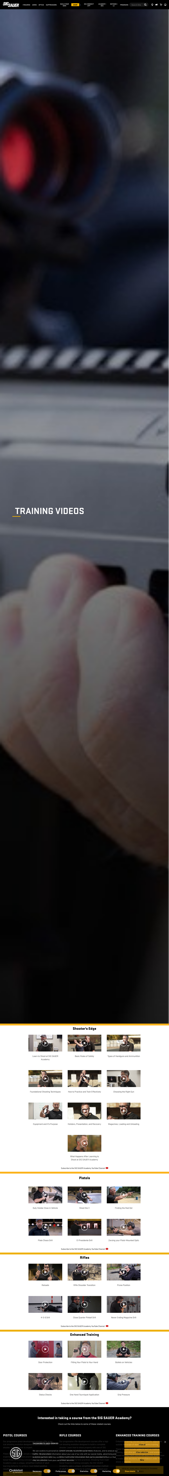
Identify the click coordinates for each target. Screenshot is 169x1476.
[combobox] (138, 5)
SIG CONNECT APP (89, 5)
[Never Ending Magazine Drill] (124, 1304)
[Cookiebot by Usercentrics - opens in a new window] (16, 1471)
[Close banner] (165, 1442)
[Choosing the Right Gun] (124, 1078)
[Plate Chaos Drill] (45, 1227)
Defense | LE (113, 5)
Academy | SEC (102, 5)
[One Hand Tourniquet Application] (84, 1381)
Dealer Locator (152, 3)
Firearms (26, 4)
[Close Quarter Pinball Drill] (84, 1304)
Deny (142, 1459)
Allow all (142, 1444)
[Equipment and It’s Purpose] (45, 1111)
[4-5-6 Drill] (45, 1304)
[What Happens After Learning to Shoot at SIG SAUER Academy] (84, 1143)
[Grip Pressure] (124, 1381)
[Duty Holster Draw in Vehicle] (45, 1195)
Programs (124, 4)
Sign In (165, 3)
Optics (41, 4)
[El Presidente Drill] (84, 1227)
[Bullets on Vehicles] (124, 1349)
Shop (75, 4)
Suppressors (51, 4)
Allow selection (142, 1452)
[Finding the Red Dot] (124, 1195)
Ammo (34, 4)
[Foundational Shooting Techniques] (45, 1078)
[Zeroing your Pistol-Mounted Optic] (124, 1227)
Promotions (156, 1)
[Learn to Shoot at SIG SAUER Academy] (45, 1043)
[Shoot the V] (84, 1195)
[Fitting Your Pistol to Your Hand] (84, 1349)
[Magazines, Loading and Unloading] (124, 1111)
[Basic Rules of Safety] (84, 1043)
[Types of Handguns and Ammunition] (124, 1043)
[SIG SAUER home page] (11, 4)
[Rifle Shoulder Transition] (84, 1272)
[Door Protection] (45, 1349)
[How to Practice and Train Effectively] (84, 1078)
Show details (130, 1471)
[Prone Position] (124, 1272)
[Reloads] (45, 1272)
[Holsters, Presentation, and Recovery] (84, 1111)
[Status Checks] (45, 1381)
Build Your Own (64, 5)
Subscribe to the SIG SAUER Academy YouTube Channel (83, 1168)
